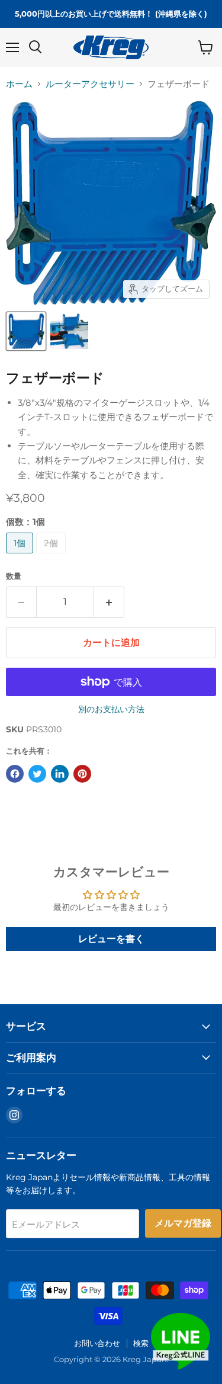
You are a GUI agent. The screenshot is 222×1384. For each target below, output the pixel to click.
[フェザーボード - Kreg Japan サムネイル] (26, 331)
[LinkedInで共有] (60, 774)
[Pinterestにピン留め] (82, 774)
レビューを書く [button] (111, 938)
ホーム (19, 84)
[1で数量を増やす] (109, 602)
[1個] (21, 556)
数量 (13, 576)
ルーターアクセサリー (90, 84)
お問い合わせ (97, 1343)
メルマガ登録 (183, 1223)
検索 (141, 1343)
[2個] (52, 556)
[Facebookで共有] (15, 774)
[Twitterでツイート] (37, 774)
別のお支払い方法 (111, 709)
